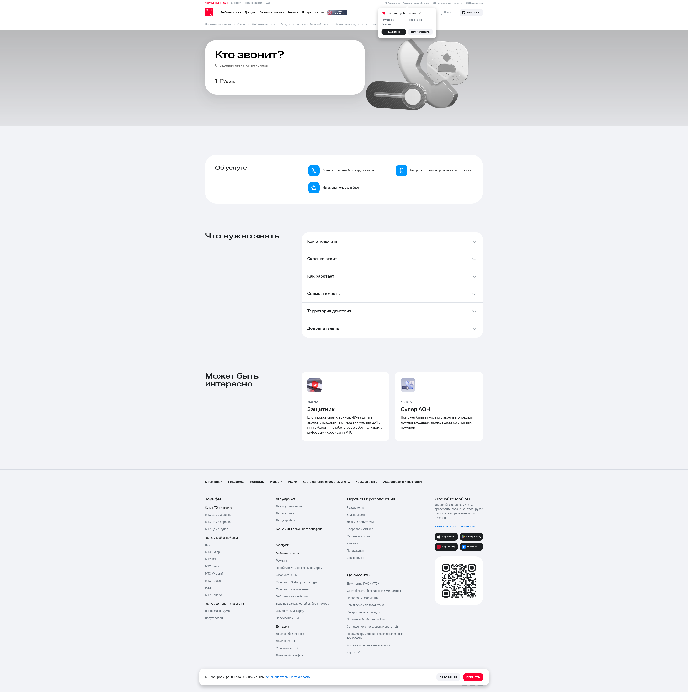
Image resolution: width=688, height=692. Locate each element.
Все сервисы (355, 558)
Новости (276, 482)
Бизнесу (236, 3)
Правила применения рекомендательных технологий (375, 636)
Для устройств (286, 499)
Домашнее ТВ (285, 641)
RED (207, 545)
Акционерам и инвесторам (402, 482)
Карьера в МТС (367, 482)
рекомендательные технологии (288, 677)
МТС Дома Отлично (218, 515)
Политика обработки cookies (366, 619)
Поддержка (236, 482)
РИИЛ (209, 588)
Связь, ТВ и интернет (219, 508)
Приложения (355, 551)
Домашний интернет (290, 634)
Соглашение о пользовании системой (372, 627)
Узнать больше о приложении (455, 526)
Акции (292, 482)
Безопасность (356, 515)
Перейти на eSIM (287, 618)
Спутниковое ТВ (287, 648)
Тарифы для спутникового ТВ (224, 604)
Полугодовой (214, 618)
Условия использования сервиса (369, 645)
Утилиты (353, 543)
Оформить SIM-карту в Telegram (298, 582)
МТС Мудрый (214, 573)
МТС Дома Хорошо (218, 522)
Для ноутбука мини (289, 506)
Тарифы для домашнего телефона (299, 529)
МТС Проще (213, 581)
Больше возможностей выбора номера (302, 604)
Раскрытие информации (363, 612)
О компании (213, 482)
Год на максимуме (217, 611)
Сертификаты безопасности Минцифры (374, 591)
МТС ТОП (211, 559)
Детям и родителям (360, 522)
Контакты (257, 482)
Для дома (282, 627)
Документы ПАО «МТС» (363, 584)
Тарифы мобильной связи (222, 538)
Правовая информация (362, 598)
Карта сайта (355, 652)
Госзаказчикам (253, 3)
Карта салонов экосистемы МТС (326, 482)
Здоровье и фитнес (360, 529)
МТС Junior (212, 566)
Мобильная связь (287, 553)
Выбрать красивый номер (293, 596)
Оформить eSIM (287, 575)
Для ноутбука (285, 513)
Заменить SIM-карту (290, 611)
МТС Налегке (214, 595)
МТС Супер (212, 552)
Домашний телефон (289, 655)
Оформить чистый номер (293, 589)
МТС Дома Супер (216, 529)
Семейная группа (359, 536)
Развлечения (355, 508)
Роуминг (281, 561)
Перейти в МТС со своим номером (299, 568)
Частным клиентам (216, 3)
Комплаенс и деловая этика (365, 605)
